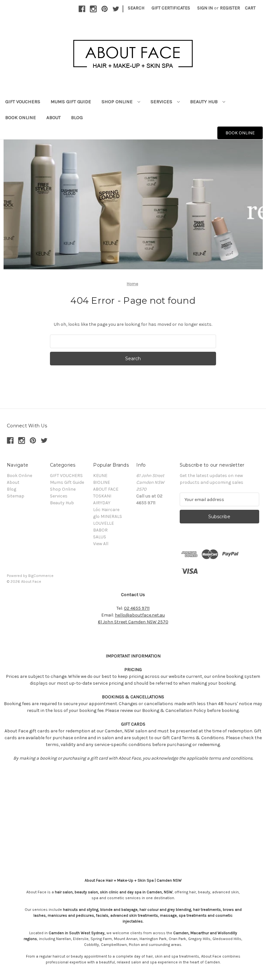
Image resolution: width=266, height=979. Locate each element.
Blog (77, 117)
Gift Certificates (170, 8)
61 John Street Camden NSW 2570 (133, 622)
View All (100, 543)
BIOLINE (101, 482)
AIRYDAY (101, 503)
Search (136, 8)
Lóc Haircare (106, 509)
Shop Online (118, 101)
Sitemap (15, 496)
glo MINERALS (107, 516)
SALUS (99, 537)
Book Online (20, 117)
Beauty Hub (204, 101)
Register (230, 8)
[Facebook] (82, 9)
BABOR (100, 530)
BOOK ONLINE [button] (240, 133)
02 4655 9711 (137, 608)
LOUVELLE (103, 523)
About (53, 117)
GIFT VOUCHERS (22, 101)
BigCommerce (41, 575)
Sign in (205, 8)
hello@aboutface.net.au (140, 615)
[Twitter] (116, 9)
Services (162, 101)
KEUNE (100, 475)
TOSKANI (102, 496)
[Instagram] (93, 9)
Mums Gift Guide (71, 101)
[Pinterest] (104, 9)
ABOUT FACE (105, 489)
